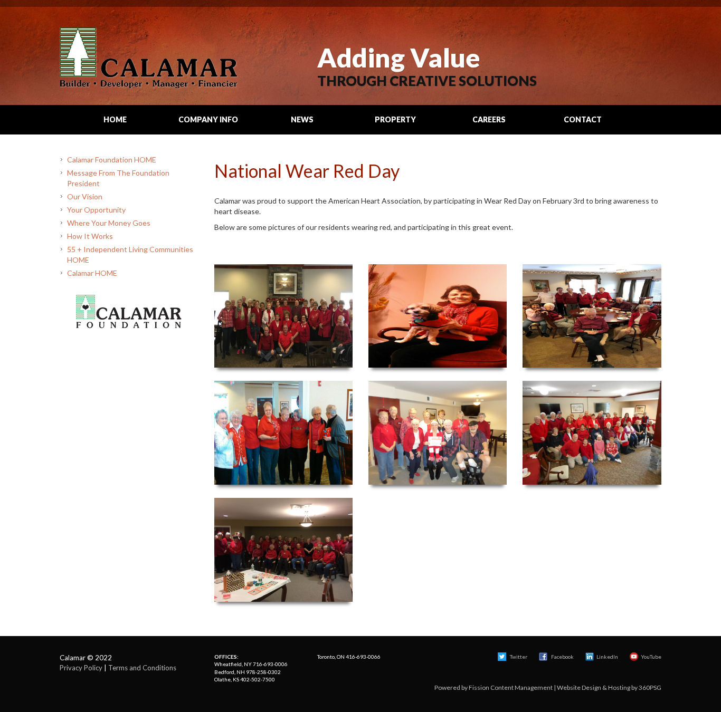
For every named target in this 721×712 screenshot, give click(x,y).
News (302, 119)
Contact (583, 119)
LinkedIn (607, 656)
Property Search (395, 124)
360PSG (650, 687)
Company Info (208, 119)
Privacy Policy (81, 667)
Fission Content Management (511, 687)
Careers (489, 119)
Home (115, 119)
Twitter (518, 656)
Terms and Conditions (142, 667)
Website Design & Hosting (593, 687)
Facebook (562, 656)
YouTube (651, 656)
